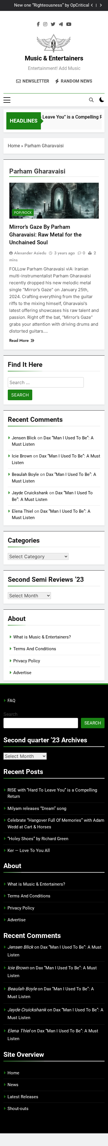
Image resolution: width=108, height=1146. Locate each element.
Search (10, 714)
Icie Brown (22, 456)
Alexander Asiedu (30, 253)
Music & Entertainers (54, 58)
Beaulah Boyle (25, 474)
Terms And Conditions (34, 648)
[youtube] (69, 24)
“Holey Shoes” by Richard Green (37, 838)
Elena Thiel (22, 511)
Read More (19, 340)
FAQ (11, 700)
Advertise (22, 672)
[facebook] (38, 24)
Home (14, 145)
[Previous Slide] (92, 5)
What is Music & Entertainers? (42, 637)
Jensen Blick (24, 438)
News (12, 1084)
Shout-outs (18, 1108)
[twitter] (53, 24)
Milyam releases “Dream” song (36, 808)
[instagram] (45, 24)
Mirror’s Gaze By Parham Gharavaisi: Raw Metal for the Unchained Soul (45, 235)
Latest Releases (22, 1096)
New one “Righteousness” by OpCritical (51, 5)
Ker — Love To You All (28, 850)
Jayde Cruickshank (30, 492)
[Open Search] (91, 100)
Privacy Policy (26, 660)
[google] (61, 24)
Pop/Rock (23, 212)
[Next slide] (101, 5)
